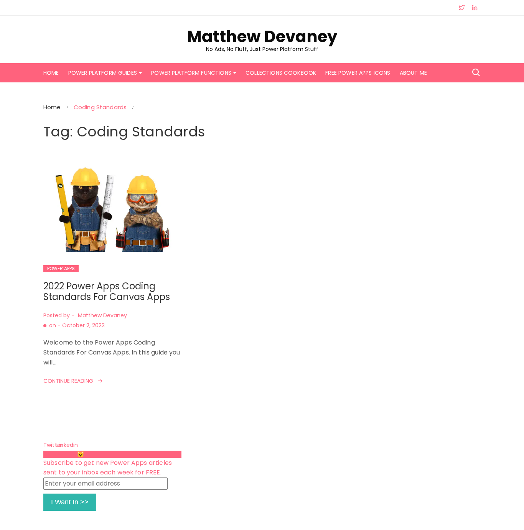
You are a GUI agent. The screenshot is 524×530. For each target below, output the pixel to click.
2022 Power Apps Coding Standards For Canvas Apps (106, 292)
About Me (413, 73)
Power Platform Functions (191, 73)
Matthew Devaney (262, 36)
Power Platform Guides (102, 73)
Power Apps (61, 268)
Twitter (49, 445)
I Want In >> (70, 502)
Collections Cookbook (281, 73)
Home (51, 73)
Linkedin (62, 445)
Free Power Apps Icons (357, 73)
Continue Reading (68, 381)
